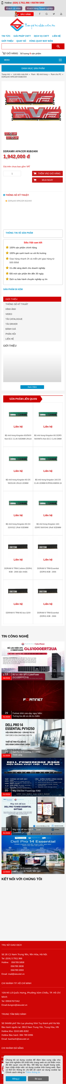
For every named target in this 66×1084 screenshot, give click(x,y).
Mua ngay (47, 180)
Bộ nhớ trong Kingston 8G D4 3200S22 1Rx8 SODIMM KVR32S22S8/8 (18, 527)
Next (59, 107)
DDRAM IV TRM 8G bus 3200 (18, 613)
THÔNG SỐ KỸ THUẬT (17, 304)
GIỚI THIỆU (11, 299)
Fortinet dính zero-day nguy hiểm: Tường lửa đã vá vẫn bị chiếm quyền (28, 716)
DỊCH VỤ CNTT (41, 36)
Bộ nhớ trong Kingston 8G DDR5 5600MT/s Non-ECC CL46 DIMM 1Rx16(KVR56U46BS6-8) (48, 438)
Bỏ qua (38, 1078)
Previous (7, 107)
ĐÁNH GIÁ (11, 329)
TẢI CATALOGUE (14, 319)
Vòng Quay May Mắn (41, 41)
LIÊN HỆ (10, 339)
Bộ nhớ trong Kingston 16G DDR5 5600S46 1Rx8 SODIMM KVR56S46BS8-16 (48, 527)
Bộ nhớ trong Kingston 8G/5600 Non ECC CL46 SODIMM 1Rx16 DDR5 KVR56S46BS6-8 (18, 438)
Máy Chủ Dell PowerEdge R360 (27, 791)
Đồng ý (15, 1078)
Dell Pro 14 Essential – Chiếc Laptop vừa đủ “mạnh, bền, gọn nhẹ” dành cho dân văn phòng (27, 871)
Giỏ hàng (12, 53)
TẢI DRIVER (11, 324)
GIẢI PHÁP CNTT (22, 36)
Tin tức (6, 36)
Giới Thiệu (7, 41)
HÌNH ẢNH (11, 309)
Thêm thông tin (32, 1072)
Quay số (21, 41)
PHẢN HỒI (11, 334)
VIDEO (9, 314)
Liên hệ (56, 36)
